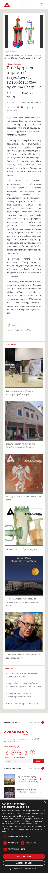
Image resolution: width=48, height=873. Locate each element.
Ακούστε (13, 110)
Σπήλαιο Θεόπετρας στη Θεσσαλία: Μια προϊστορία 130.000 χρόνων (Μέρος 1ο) (27, 779)
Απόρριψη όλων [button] (24, 863)
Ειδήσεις (10, 64)
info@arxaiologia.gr (11, 746)
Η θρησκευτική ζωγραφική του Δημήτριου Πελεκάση (27, 790)
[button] (24, 868)
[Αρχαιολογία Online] (7, 4)
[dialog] (24, 836)
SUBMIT (38, 761)
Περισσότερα (35, 722)
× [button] (45, 802)
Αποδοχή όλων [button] (24, 856)
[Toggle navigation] (26, 4)
